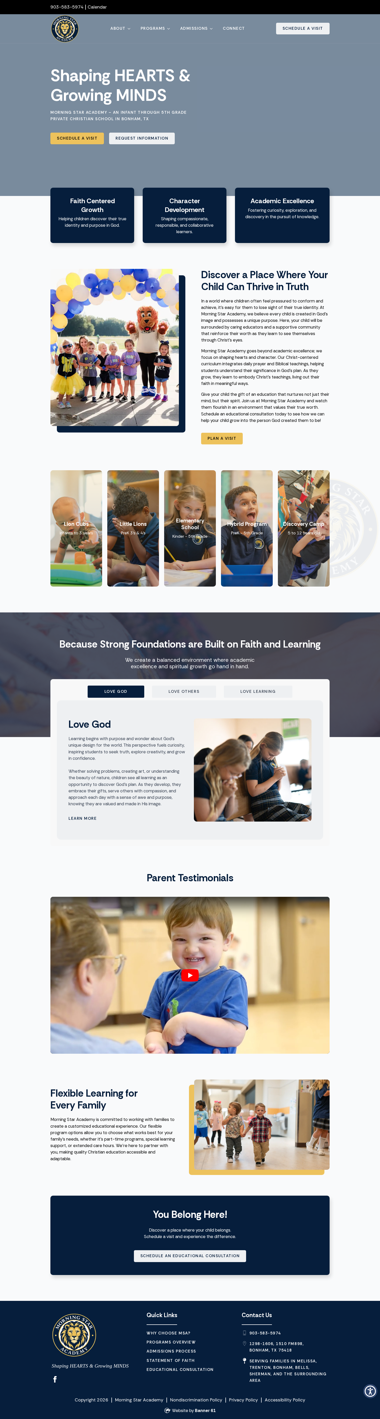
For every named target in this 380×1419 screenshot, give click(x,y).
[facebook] (55, 1379)
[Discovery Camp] (304, 528)
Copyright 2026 (91, 1400)
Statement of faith (171, 1360)
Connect (234, 28)
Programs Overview (171, 1342)
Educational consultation (180, 1369)
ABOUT (118, 28)
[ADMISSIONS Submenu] (213, 28)
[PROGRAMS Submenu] (170, 28)
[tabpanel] (190, 770)
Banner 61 (205, 1410)
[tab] (116, 692)
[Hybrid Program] (247, 528)
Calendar (97, 7)
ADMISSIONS (194, 28)
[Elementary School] (190, 528)
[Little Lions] (133, 528)
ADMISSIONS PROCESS (171, 1351)
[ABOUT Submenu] (130, 28)
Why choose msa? (169, 1333)
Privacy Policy (243, 1400)
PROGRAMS (153, 28)
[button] (370, 1391)
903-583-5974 (66, 7)
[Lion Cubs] (76, 528)
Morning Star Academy (139, 1400)
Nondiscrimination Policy (196, 1400)
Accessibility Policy (285, 1400)
